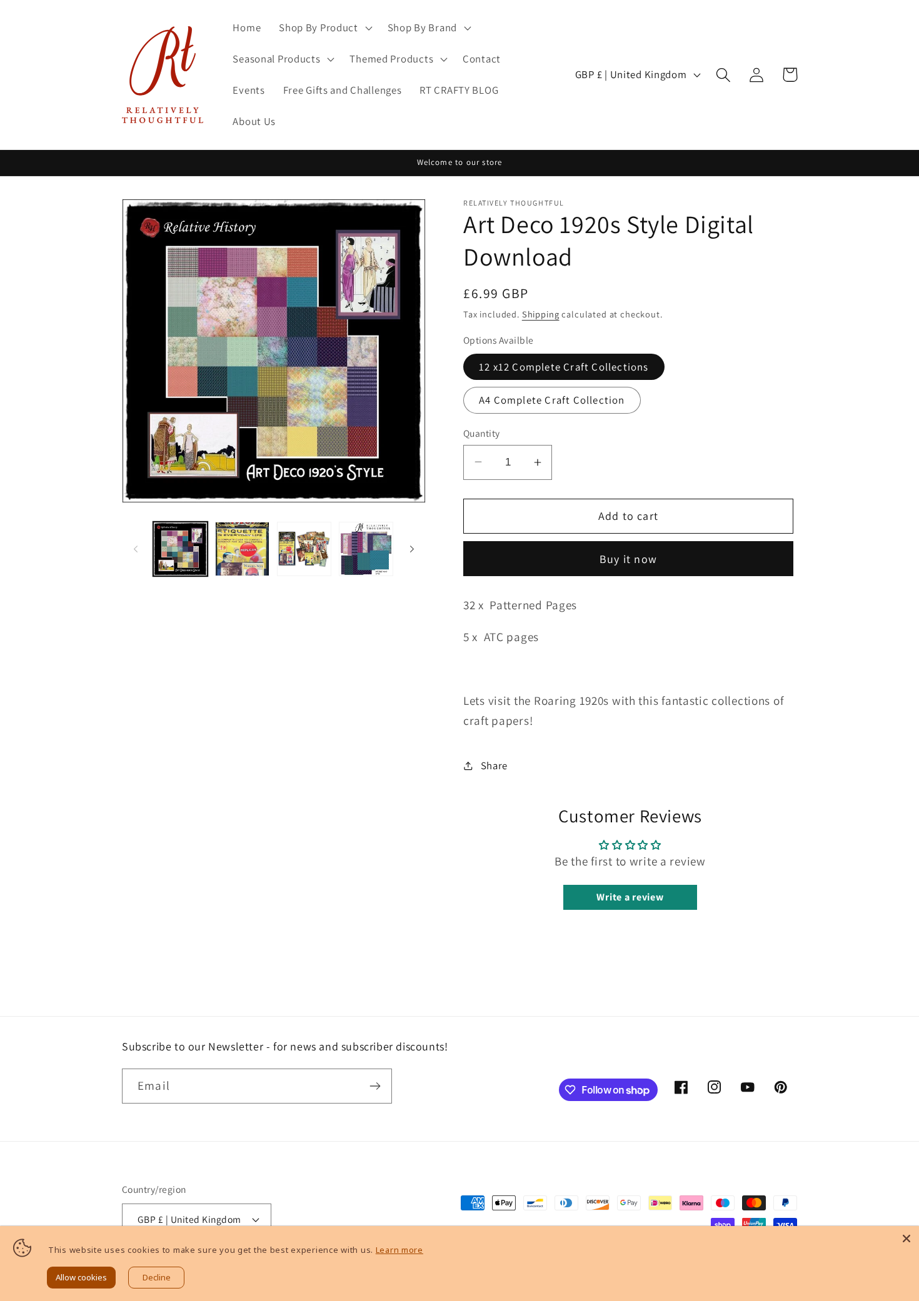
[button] (324, 28)
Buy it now (628, 559)
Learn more (399, 1249)
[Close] (906, 1238)
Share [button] (494, 765)
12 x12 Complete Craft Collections (564, 367)
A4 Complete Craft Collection (552, 400)
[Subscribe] (374, 1086)
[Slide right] (412, 549)
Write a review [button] (629, 897)
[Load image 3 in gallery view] (304, 549)
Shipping (541, 314)
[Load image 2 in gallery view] (242, 549)
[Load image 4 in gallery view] (366, 549)
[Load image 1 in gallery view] (180, 549)
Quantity (481, 433)
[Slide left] (135, 549)
